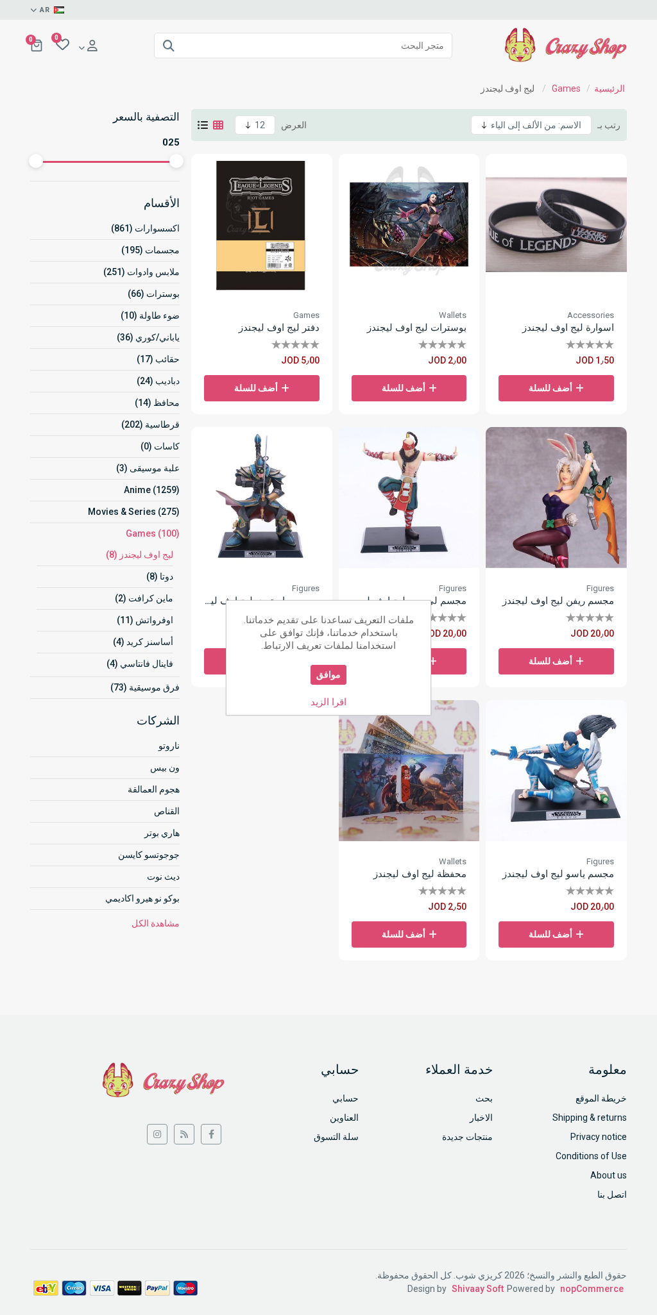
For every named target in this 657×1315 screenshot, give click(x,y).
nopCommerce (592, 1289)
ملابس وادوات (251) (141, 272)
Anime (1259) (152, 490)
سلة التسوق (336, 1137)
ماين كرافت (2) (144, 598)
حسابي (345, 1098)
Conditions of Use (591, 1156)
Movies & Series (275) (134, 512)
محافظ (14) (157, 403)
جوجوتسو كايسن (149, 855)
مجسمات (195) (150, 250)
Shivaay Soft (478, 1289)
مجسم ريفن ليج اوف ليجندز (558, 601)
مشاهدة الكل (156, 923)
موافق (328, 674)
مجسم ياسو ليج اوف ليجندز (558, 874)
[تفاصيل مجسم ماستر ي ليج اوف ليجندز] (261, 497)
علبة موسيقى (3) (148, 468)
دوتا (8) (159, 576)
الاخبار (481, 1117)
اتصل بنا (612, 1194)
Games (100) (153, 533)
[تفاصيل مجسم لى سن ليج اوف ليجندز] (409, 497)
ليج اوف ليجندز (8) (139, 554)
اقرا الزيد (328, 702)
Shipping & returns (589, 1117)
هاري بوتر (162, 833)
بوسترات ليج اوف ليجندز (416, 327)
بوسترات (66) (154, 294)
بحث (484, 1098)
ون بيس (165, 767)
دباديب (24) (158, 381)
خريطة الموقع (601, 1098)
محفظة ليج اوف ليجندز (419, 874)
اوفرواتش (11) (145, 620)
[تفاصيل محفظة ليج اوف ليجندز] (409, 770)
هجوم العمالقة (154, 789)
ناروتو (169, 746)
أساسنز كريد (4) (143, 642)
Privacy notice (598, 1137)
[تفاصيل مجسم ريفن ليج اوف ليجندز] (556, 497)
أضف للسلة (550, 388)
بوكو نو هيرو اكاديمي (142, 898)
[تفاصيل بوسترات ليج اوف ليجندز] (409, 224)
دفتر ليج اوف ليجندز (279, 327)
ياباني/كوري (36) (148, 337)
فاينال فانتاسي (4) (140, 663)
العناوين (344, 1117)
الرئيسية (609, 88)
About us (608, 1175)
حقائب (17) (158, 359)
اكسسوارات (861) (145, 228)
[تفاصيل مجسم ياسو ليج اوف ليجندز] (556, 770)
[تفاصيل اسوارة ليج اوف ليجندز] (556, 224)
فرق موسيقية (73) (145, 687)
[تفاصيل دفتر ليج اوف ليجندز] (261, 224)
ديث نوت (163, 876)
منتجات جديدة (467, 1137)
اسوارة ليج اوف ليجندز (568, 327)
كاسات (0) (160, 446)
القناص (167, 811)
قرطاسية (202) (150, 424)
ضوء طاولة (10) (150, 315)
